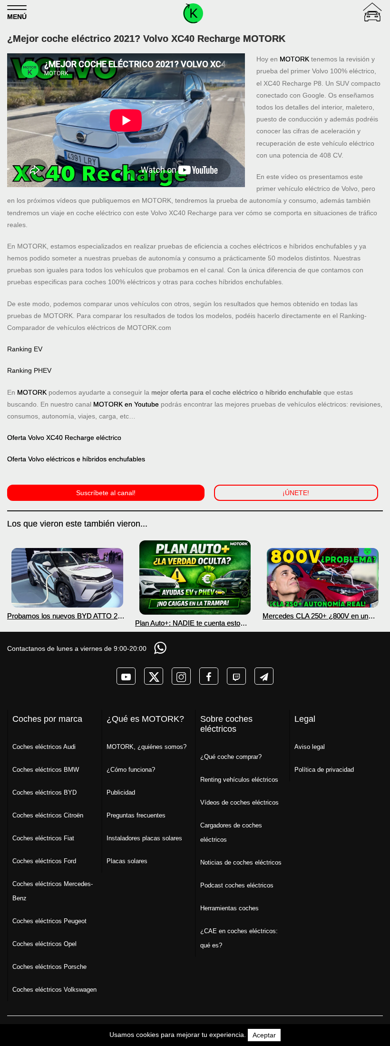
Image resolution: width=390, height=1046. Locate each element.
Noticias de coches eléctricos (241, 862)
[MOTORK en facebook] (208, 676)
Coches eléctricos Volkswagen (54, 989)
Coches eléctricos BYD (44, 792)
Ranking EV (24, 349)
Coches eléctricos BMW (45, 769)
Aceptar (264, 1035)
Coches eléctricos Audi (44, 746)
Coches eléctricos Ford (44, 861)
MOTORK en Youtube (126, 404)
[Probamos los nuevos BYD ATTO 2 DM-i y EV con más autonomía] (67, 578)
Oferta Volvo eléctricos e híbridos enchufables (76, 459)
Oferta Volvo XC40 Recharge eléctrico (64, 437)
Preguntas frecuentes (136, 815)
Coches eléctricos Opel (44, 943)
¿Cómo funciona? (131, 769)
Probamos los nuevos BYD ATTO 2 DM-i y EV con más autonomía (62, 616)
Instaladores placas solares (144, 838)
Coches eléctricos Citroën (47, 815)
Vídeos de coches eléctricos (239, 802)
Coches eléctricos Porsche (49, 966)
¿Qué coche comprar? (231, 756)
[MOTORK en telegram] (263, 676)
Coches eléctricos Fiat (43, 838)
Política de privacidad (324, 769)
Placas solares (127, 861)
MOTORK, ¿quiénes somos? (146, 746)
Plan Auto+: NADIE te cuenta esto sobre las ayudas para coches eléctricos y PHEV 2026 (187, 623)
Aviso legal (309, 746)
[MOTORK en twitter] (153, 676)
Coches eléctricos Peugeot (49, 921)
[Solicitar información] (161, 648)
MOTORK (294, 59)
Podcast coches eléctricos (236, 885)
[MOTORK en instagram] (181, 676)
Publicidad (121, 792)
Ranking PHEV (29, 370)
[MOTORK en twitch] (236, 676)
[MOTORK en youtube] (126, 676)
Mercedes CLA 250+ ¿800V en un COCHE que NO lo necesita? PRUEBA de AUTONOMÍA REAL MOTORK (315, 616)
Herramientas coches (229, 908)
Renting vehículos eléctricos (239, 779)
